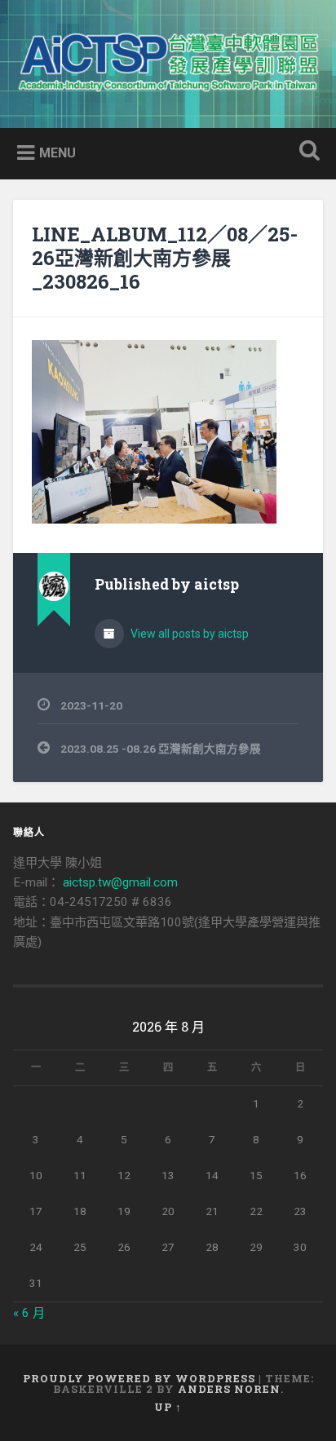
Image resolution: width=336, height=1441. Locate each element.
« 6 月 (29, 1313)
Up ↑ (168, 1406)
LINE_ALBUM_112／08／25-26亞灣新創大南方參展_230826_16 (165, 257)
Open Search (306, 152)
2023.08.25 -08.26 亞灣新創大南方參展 (160, 748)
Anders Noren (229, 1388)
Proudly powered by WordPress (139, 1378)
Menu (57, 152)
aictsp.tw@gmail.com (120, 882)
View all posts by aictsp (188, 633)
